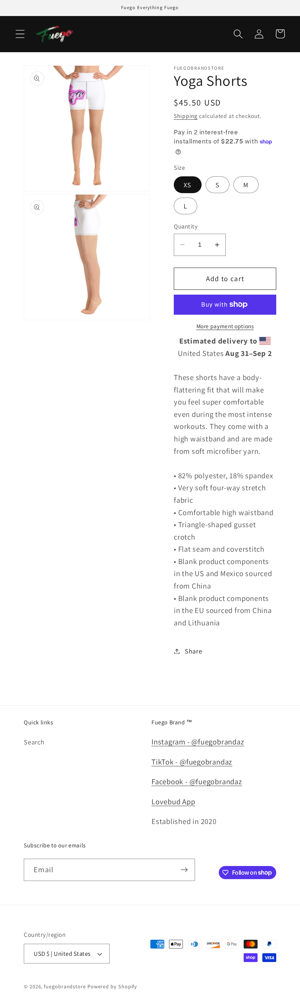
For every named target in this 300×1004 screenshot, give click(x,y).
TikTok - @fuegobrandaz (191, 762)
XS (188, 184)
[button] (20, 33)
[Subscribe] (184, 870)
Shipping (186, 115)
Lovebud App (173, 801)
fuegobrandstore (65, 986)
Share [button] (193, 651)
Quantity (186, 226)
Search (34, 741)
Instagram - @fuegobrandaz (197, 742)
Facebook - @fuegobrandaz (196, 781)
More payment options (225, 326)
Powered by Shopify (112, 986)
